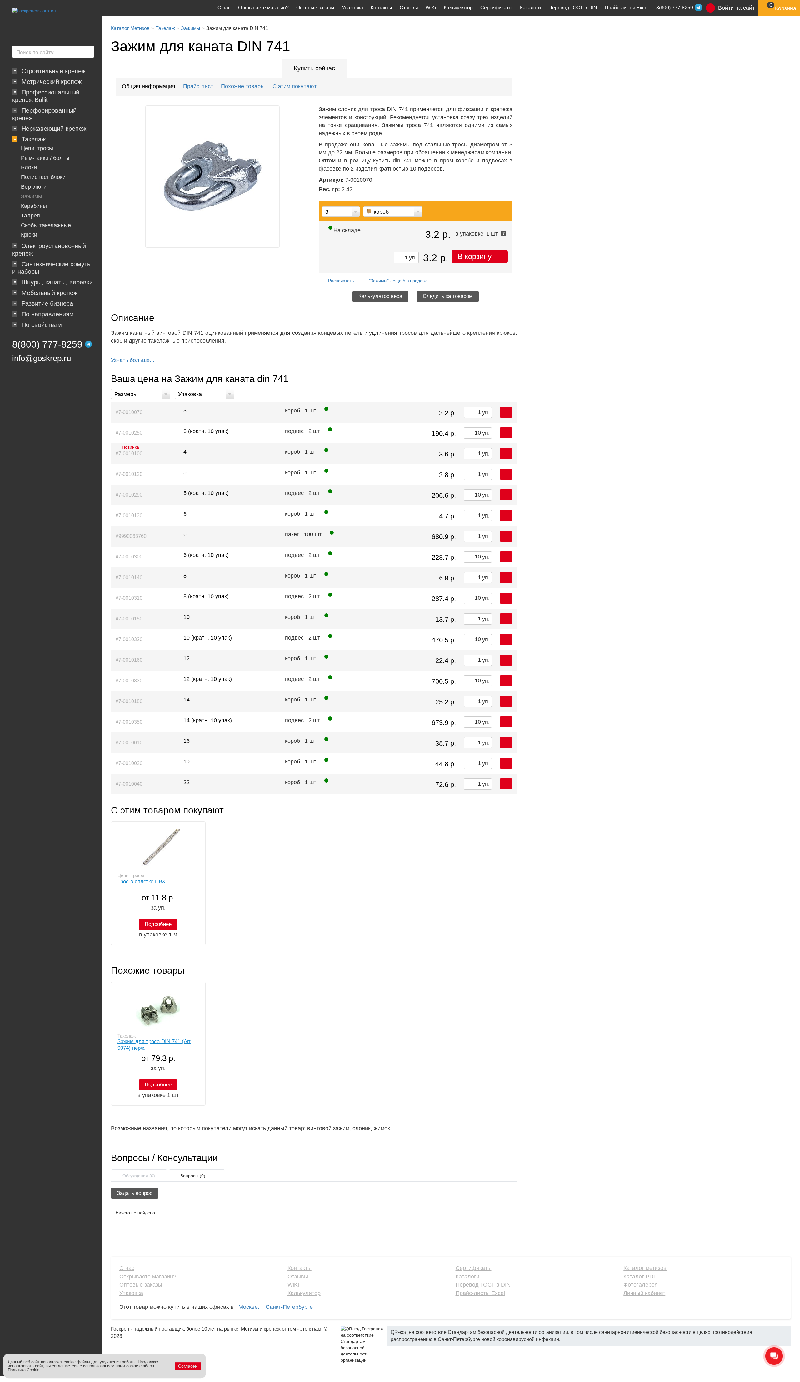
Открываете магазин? (263, 7)
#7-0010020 (129, 763)
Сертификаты (496, 7)
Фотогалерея (640, 1285)
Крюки (29, 235)
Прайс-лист (198, 86)
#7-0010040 (129, 784)
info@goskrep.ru (41, 358)
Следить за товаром (448, 296)
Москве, (248, 1307)
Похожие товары (243, 86)
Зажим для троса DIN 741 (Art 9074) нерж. (154, 1044)
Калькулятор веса (380, 296)
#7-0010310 (129, 598)
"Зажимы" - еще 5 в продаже (398, 280)
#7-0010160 (129, 660)
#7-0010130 (129, 515)
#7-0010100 (129, 452)
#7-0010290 (129, 494)
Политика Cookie (23, 1370)
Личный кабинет (644, 1293)
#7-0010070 (129, 412)
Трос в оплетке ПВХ (141, 882)
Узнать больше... (132, 360)
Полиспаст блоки (43, 177)
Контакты (381, 7)
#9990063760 (131, 536)
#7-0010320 (129, 639)
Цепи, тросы (37, 148)
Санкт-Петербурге (289, 1307)
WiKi (431, 7)
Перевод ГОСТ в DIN (572, 7)
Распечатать (341, 280)
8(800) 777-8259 (47, 344)
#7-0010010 (129, 742)
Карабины (34, 206)
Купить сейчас (314, 68)
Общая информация (148, 86)
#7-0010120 (129, 474)
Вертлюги (34, 187)
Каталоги (530, 7)
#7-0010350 (129, 722)
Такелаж (127, 1035)
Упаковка (352, 7)
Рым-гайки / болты (45, 158)
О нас (224, 7)
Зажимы (31, 196)
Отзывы (409, 7)
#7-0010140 (129, 577)
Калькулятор (458, 7)
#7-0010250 (129, 433)
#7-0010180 (129, 701)
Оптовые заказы (315, 7)
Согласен (188, 1366)
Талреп (30, 215)
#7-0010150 (129, 618)
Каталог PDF (640, 1276)
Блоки (29, 167)
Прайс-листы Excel (627, 7)
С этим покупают (294, 86)
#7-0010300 (129, 556)
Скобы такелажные (46, 225)
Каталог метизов (645, 1268)
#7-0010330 (129, 680)
